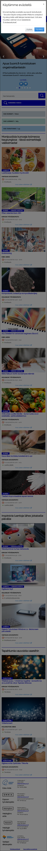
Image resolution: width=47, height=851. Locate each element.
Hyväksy (39, 29)
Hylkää (29, 29)
